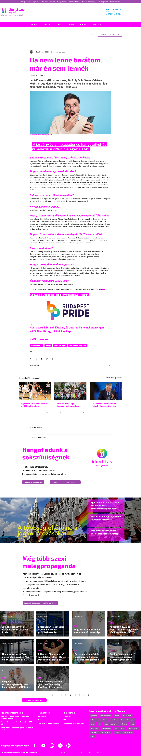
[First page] (52, 695)
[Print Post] (52, 359)
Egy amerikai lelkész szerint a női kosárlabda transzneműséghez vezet (34, 404)
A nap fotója (94, 728)
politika (93, 720)
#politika (36, 2)
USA (116, 728)
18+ (100, 724)
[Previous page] (57, 695)
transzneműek (106, 728)
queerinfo (94, 715)
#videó (52, 2)
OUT (31, 351)
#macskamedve (115, 2)
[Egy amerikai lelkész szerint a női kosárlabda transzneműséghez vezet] (35, 391)
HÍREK (4, 623)
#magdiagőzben (102, 2)
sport (92, 736)
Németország (128, 732)
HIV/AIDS (117, 732)
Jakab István (103, 720)
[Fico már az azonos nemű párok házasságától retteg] (106, 391)
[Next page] (84, 695)
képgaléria (94, 732)
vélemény (124, 724)
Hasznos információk (12, 712)
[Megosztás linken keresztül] (47, 359)
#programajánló (26, 2)
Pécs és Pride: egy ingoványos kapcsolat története (67, 404)
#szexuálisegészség (89, 2)
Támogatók (44, 712)
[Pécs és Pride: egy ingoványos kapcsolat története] (70, 391)
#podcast (45, 2)
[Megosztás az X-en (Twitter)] (36, 359)
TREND (40, 650)
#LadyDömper (62, 2)
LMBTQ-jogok (126, 715)
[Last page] (89, 695)
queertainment (36, 346)
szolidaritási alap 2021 (77, 346)
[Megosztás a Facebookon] (31, 359)
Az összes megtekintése (114, 378)
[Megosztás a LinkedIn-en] (42, 359)
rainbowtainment (105, 715)
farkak (93, 724)
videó (122, 728)
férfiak (117, 715)
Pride (132, 724)
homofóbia (114, 720)
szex (106, 724)
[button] (92, 34)
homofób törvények (127, 720)
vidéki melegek (60, 346)
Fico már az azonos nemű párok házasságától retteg (105, 404)
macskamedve (105, 732)
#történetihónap (74, 2)
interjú (48, 346)
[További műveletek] (110, 52)
